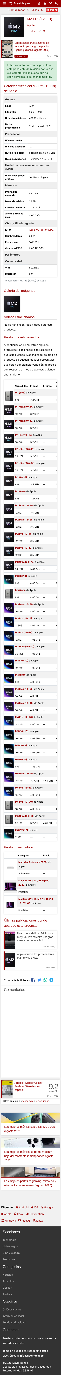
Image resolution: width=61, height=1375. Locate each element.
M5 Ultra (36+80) (25, 816)
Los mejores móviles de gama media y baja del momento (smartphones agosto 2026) (29, 1156)
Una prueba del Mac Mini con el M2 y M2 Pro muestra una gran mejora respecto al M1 (35, 937)
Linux (39, 1220)
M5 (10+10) (21, 731)
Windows (10, 1220)
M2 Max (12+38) (24, 519)
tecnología (28, 1101)
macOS (26, 1220)
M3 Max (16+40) (24, 604)
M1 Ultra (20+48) (24, 449)
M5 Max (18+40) (24, 773)
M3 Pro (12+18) (23, 632)
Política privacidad (14, 1322)
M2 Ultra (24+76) (24, 561)
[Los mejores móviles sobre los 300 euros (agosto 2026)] (30, 1117)
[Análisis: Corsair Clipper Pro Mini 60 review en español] (7, 1089)
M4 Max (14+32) (24, 689)
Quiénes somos (12, 1309)
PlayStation (37, 1214)
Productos (33, 31)
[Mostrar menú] (4, 3)
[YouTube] (45, 3)
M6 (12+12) (21, 830)
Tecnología (9, 1239)
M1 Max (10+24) (24, 406)
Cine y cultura (11, 1252)
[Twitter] (51, 3)
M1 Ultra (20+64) (24, 463)
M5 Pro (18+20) (24, 801)
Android (24, 1207)
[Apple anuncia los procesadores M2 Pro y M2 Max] (9, 960)
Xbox (20, 1214)
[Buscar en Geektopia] (57, 3)
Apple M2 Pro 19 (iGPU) (41, 229)
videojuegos (42, 1101)
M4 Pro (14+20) (24, 717)
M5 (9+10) (21, 759)
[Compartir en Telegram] (51, 980)
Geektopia (21, 3)
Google (48, 1207)
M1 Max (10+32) (24, 420)
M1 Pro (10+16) (23, 434)
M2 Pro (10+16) (24, 533)
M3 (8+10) (21, 576)
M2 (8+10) (21, 477)
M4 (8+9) (20, 674)
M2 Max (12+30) (24, 505)
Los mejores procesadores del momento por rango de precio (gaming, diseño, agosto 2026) (31, 46)
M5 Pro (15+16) (23, 787)
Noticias (8, 1274)
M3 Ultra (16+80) (24, 646)
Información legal (13, 1316)
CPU (45, 31)
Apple (31, 25)
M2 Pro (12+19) (39, 19)
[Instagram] (39, 3)
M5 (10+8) (21, 745)
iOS (36, 1207)
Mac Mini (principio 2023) (32, 862)
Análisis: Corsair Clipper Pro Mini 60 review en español (28, 1086)
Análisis (7, 1294)
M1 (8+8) (20, 392)
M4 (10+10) (21, 660)
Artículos (8, 1281)
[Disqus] (30, 1036)
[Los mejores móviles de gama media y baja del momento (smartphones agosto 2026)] (30, 1142)
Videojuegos (10, 1246)
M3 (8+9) (20, 590)
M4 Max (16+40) (24, 703)
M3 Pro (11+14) (23, 618)
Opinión (7, 1287)
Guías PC (37, 9)
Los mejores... (21, 56)
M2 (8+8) (20, 491)
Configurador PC (18, 9)
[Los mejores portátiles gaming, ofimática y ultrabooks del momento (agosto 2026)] (30, 1172)
